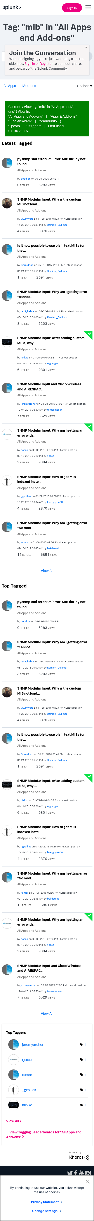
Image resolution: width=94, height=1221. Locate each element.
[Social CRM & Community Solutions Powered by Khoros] (79, 1156)
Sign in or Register (38, 63)
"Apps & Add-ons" (63, 116)
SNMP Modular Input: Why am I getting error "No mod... (52, 525)
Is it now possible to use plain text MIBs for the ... (51, 248)
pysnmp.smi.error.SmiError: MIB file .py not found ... (51, 161)
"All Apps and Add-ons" (25, 116)
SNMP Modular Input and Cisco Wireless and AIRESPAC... (49, 386)
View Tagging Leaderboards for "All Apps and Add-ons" (44, 1134)
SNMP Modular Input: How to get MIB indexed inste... (46, 479)
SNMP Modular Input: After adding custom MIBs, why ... (51, 340)
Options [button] (82, 86)
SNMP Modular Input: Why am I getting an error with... (50, 433)
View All (47, 570)
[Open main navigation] (88, 7)
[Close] (87, 1181)
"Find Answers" (20, 121)
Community (48, 121)
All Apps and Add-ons (19, 85)
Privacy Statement (45, 1202)
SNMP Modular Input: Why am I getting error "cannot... (52, 294)
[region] (47, 1198)
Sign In (72, 8)
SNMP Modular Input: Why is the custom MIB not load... (49, 201)
